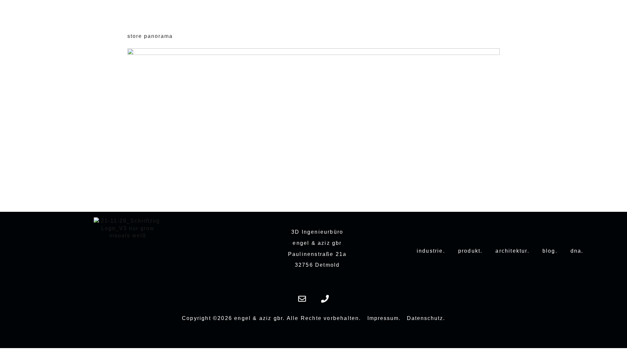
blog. (549, 251)
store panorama (150, 36)
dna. (577, 251)
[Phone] (325, 298)
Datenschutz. (426, 318)
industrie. (431, 251)
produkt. (470, 251)
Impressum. (384, 318)
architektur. (512, 251)
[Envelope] (302, 298)
